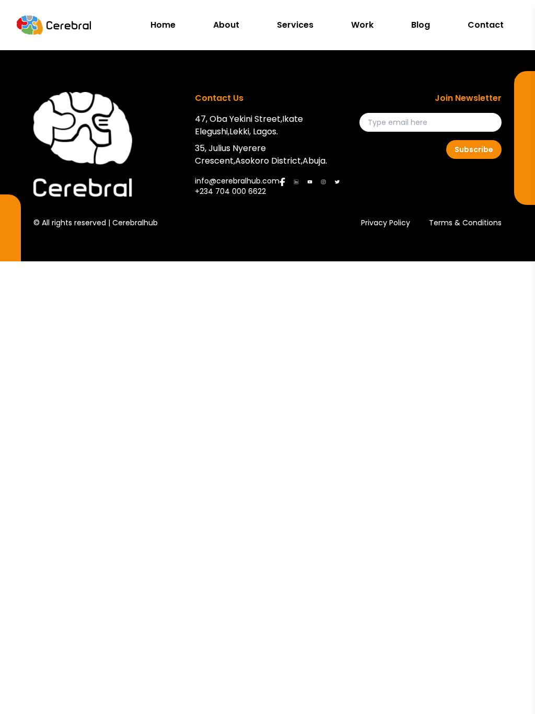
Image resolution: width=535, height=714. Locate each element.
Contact (486, 25)
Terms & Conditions (465, 222)
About (226, 25)
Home (163, 25)
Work (362, 25)
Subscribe (474, 149)
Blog (420, 25)
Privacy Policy (385, 222)
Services (295, 25)
